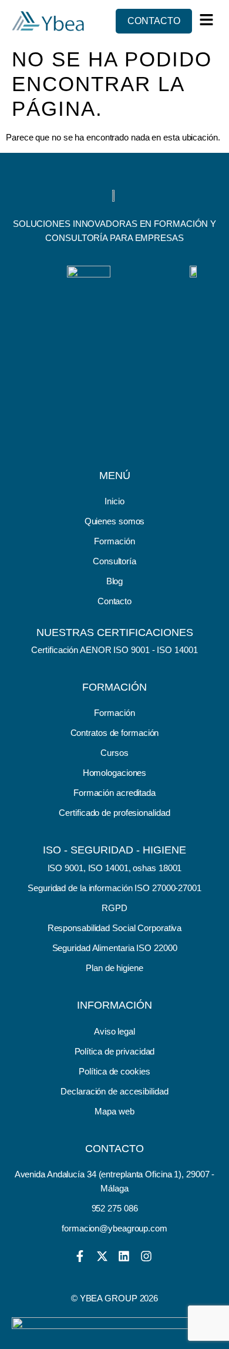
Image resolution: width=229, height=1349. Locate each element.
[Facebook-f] (80, 1256)
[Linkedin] (124, 1256)
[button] (207, 20)
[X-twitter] (102, 1256)
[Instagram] (146, 1256)
